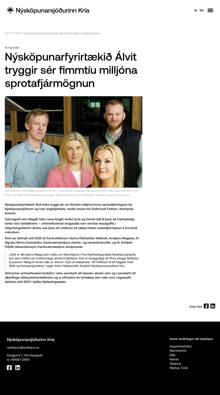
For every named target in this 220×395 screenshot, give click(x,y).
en (202, 10)
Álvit (38, 204)
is (195, 10)
